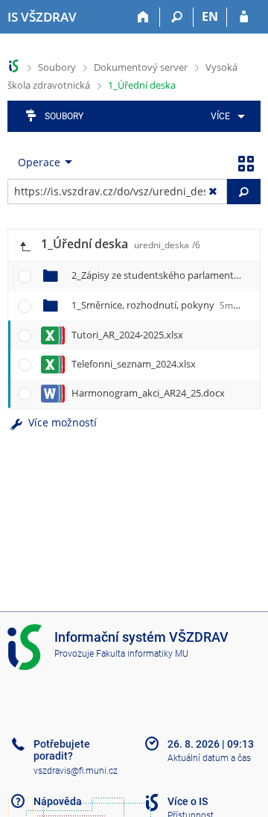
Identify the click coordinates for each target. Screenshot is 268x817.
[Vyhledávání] (177, 17)
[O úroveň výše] (24, 245)
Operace (39, 162)
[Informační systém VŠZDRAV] (13, 66)
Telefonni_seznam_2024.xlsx (133, 363)
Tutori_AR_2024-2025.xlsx (127, 334)
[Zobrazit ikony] (246, 162)
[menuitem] (225, 116)
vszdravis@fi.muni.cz (76, 771)
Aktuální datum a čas (209, 758)
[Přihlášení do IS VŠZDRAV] (244, 17)
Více (220, 116)
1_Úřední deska (142, 85)
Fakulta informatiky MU (142, 654)
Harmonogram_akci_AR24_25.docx (148, 393)
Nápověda (58, 801)
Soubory (57, 67)
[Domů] (143, 17)
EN (210, 16)
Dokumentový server (141, 67)
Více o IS (188, 801)
